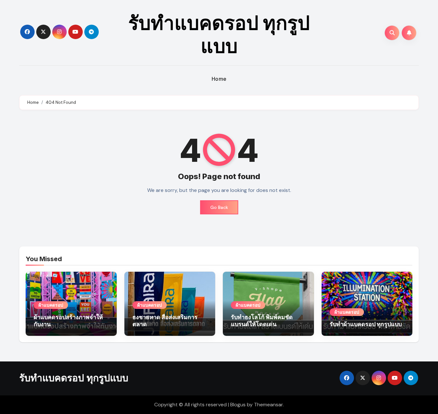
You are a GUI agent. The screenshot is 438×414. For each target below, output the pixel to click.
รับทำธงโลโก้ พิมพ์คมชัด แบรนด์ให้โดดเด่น (262, 320)
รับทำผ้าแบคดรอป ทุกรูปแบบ (366, 324)
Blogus (238, 404)
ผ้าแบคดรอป (50, 305)
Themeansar (268, 404)
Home (219, 79)
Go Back (219, 207)
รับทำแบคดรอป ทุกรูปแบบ (219, 34)
